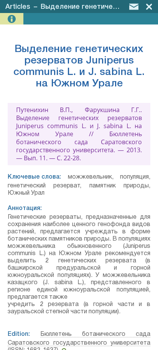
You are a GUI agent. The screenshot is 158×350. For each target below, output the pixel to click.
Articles (17, 7)
